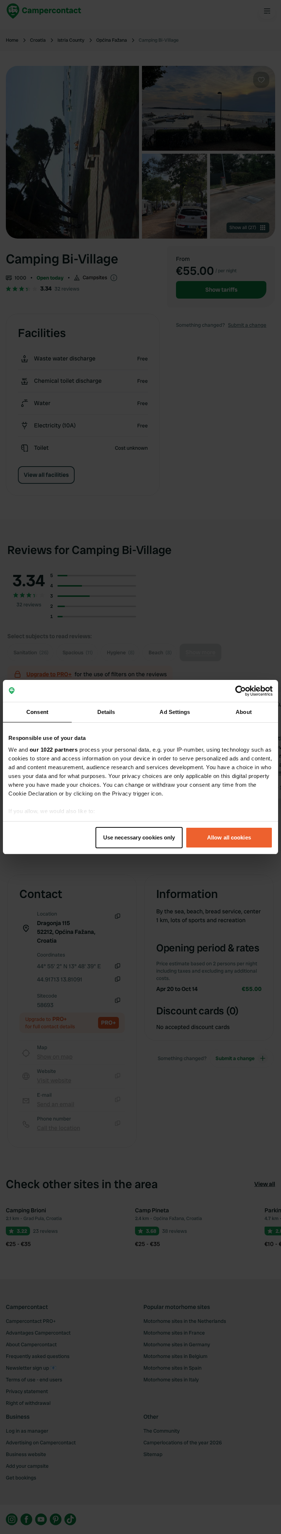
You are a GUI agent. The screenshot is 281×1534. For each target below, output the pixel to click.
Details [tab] (106, 712)
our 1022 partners (54, 750)
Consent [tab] (37, 712)
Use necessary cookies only (139, 837)
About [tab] (244, 712)
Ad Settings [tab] (175, 712)
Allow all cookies (229, 837)
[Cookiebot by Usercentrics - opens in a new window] (241, 690)
